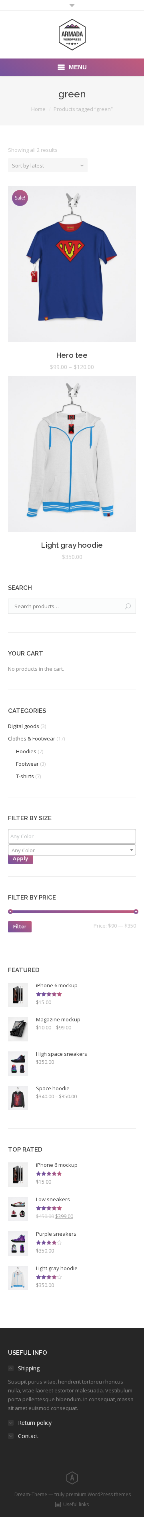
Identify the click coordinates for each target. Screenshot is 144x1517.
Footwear (27, 763)
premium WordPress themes (98, 1494)
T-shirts (25, 776)
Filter (19, 927)
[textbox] (74, 836)
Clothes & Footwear (31, 738)
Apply (20, 858)
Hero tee (72, 355)
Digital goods (23, 726)
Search (128, 606)
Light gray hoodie (72, 545)
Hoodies (26, 751)
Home (38, 109)
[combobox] (72, 849)
